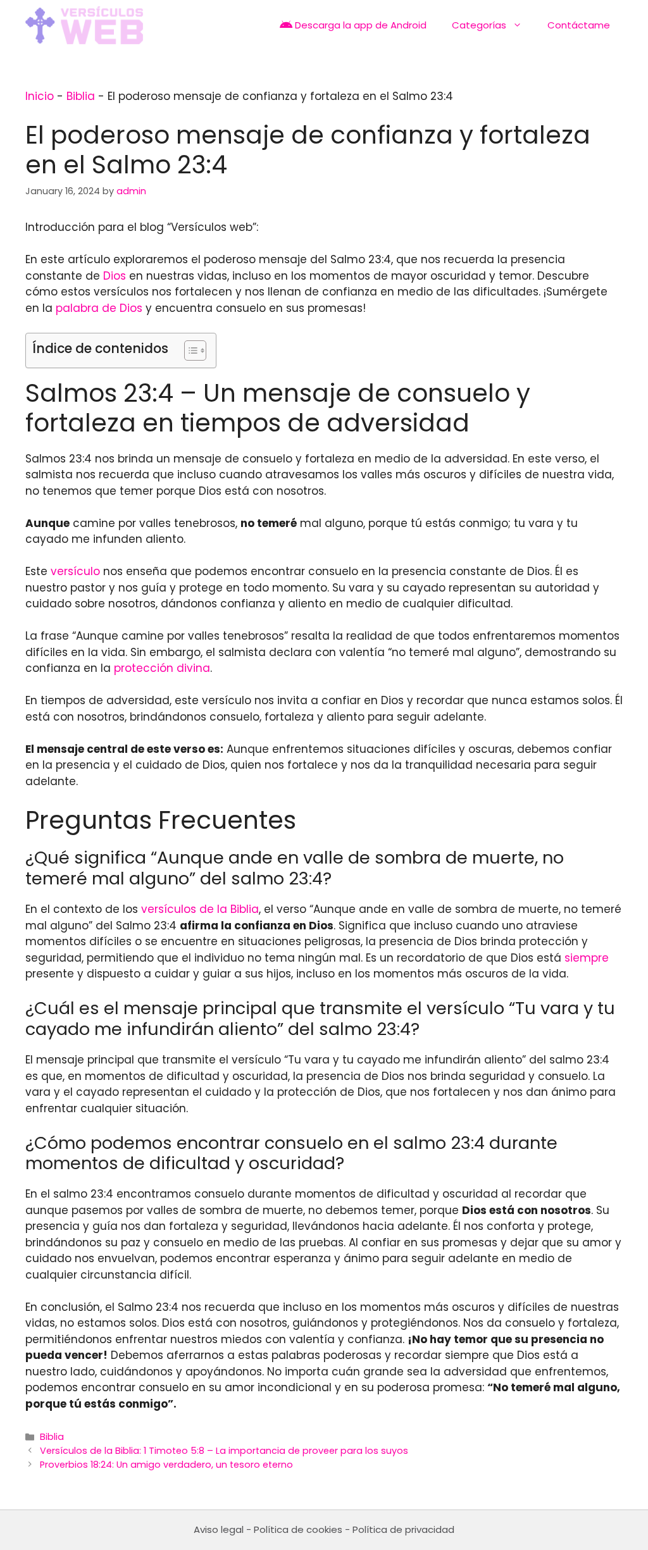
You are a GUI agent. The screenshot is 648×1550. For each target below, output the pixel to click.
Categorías (479, 25)
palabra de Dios (99, 308)
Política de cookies (298, 1529)
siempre (586, 957)
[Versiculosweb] (84, 25)
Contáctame (578, 25)
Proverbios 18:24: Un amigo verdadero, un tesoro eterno (166, 1464)
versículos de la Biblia (200, 909)
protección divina (162, 668)
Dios (114, 275)
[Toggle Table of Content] (189, 350)
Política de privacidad (403, 1529)
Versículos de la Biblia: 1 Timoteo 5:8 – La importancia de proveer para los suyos (224, 1450)
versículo (75, 571)
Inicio (39, 96)
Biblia (80, 96)
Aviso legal (219, 1529)
